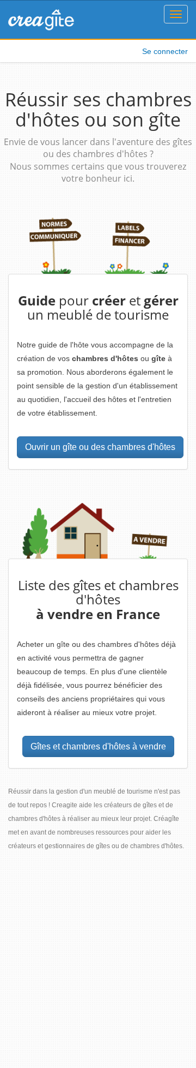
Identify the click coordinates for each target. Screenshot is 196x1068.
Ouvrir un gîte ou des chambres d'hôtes (100, 447)
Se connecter (165, 51)
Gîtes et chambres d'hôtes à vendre (98, 746)
